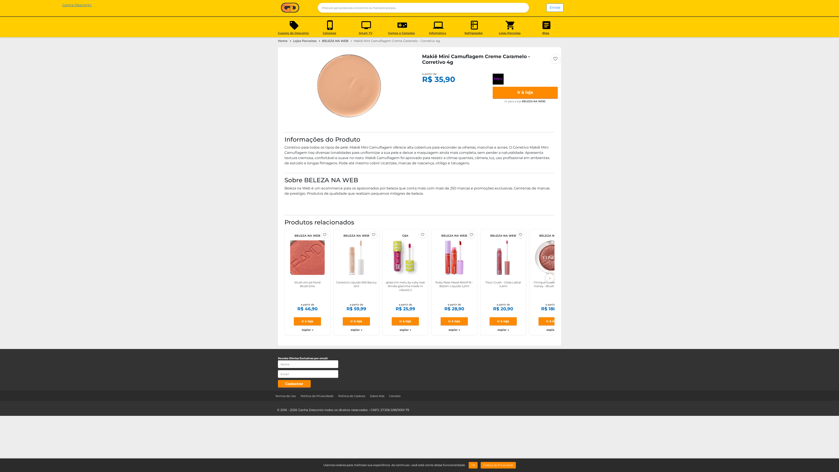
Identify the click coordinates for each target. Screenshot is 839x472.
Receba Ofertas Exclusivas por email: (303, 358)
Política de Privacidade (317, 396)
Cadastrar (294, 384)
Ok (473, 465)
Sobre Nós (377, 396)
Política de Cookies (351, 396)
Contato (394, 396)
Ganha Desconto (290, 8)
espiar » (307, 329)
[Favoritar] (555, 59)
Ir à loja (525, 92)
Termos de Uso (285, 396)
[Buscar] (523, 8)
